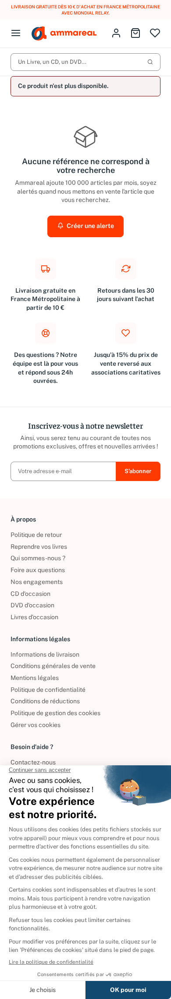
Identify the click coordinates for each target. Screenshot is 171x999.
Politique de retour (36, 534)
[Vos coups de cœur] (155, 34)
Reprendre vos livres (39, 546)
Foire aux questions (38, 569)
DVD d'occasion (32, 605)
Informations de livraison (45, 654)
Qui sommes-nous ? (38, 558)
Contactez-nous (33, 762)
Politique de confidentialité (48, 689)
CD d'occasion (30, 593)
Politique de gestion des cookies (55, 712)
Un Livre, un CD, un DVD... (52, 62)
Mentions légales (35, 677)
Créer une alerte (89, 225)
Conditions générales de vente (53, 665)
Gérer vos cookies (36, 724)
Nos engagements (37, 581)
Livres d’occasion (34, 617)
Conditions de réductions (45, 701)
